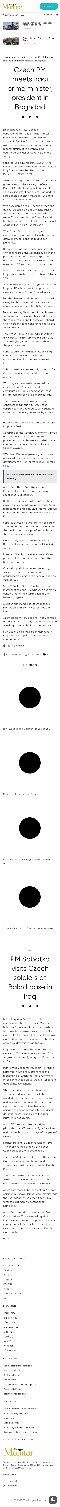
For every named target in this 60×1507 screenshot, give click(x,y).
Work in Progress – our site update (20, 1409)
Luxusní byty (10, 1380)
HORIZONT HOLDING (13, 1294)
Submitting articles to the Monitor (20, 1428)
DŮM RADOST (10, 1351)
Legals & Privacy (11, 1423)
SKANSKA (8, 1280)
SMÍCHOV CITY (10, 1318)
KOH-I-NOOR (10, 1332)
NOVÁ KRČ (8, 1337)
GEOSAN (8, 1284)
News (48, 655)
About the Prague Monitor (16, 1414)
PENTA (6, 1275)
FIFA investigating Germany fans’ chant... (26, 729)
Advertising (9, 1418)
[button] (49, 6)
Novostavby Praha (12, 1370)
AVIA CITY (8, 1342)
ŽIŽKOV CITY (9, 1323)
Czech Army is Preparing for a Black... (38, 39)
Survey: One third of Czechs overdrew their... (29, 928)
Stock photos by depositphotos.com (20, 1432)
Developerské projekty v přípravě (20, 1385)
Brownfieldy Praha (12, 1389)
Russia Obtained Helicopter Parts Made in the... (37, 24)
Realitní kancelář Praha (15, 1394)
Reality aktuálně (12, 1375)
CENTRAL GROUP (11, 1266)
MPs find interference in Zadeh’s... (22, 794)
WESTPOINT (9, 1346)
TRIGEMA (8, 1271)
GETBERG (8, 1289)
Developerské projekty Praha (18, 1366)
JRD (5, 1299)
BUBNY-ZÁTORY (11, 1328)
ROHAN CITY (9, 1313)
